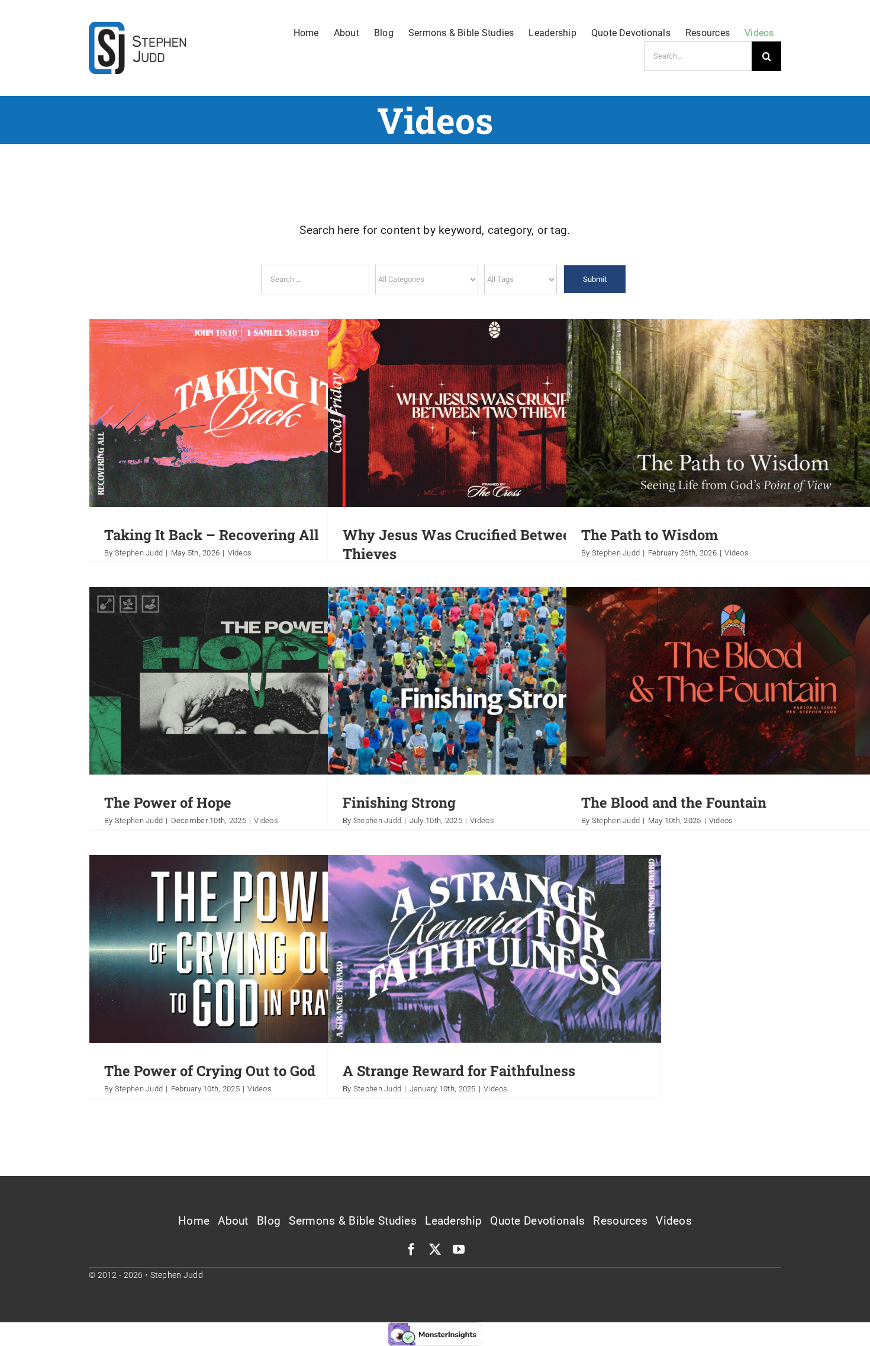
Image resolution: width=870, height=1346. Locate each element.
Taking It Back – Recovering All (211, 534)
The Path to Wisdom (649, 534)
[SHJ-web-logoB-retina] (137, 27)
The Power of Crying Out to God (209, 1070)
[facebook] (411, 1249)
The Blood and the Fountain (673, 802)
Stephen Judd (139, 552)
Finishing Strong (399, 802)
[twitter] (435, 1249)
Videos (240, 552)
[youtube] (459, 1249)
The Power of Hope (167, 802)
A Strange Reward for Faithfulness (459, 1070)
